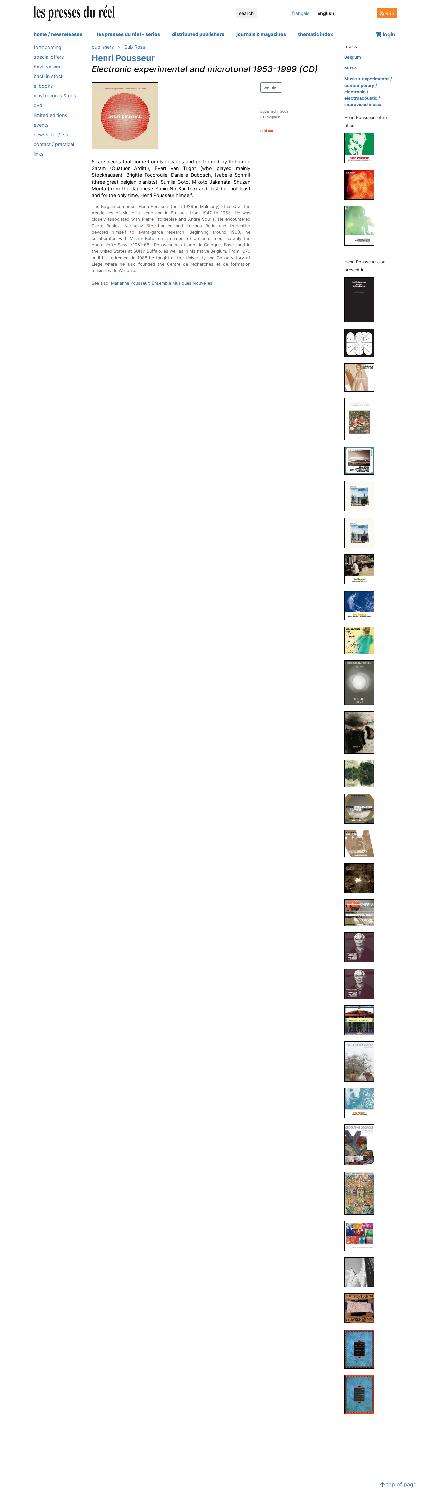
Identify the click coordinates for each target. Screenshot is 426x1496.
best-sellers (47, 66)
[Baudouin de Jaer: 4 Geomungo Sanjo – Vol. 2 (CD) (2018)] (362, 843)
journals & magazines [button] (261, 34)
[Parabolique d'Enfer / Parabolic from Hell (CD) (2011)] (362, 184)
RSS (389, 13)
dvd (38, 105)
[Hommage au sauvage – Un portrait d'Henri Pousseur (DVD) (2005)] (362, 225)
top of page (400, 1484)
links (39, 154)
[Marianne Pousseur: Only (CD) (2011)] (362, 1235)
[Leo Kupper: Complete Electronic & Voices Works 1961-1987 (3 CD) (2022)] (362, 605)
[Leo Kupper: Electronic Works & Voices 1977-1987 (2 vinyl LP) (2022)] (362, 569)
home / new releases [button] (58, 34)
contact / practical (54, 144)
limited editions (50, 115)
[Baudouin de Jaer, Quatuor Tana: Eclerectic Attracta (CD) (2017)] (362, 912)
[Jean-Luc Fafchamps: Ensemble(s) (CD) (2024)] (362, 342)
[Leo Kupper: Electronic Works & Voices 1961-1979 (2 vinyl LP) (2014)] (362, 1102)
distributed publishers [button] (198, 34)
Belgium (352, 57)
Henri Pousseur (123, 58)
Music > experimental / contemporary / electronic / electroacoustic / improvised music (368, 91)
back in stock (49, 76)
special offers (49, 57)
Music (350, 68)
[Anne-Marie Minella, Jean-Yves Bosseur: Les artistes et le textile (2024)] (362, 418)
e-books (43, 86)
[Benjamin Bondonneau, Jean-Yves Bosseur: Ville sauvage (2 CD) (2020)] (362, 773)
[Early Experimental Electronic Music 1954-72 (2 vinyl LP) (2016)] (362, 147)
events (41, 125)
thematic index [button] (315, 34)
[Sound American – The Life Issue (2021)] (362, 682)
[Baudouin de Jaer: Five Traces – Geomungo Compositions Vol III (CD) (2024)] (362, 377)
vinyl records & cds (55, 95)
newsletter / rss (51, 134)
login (388, 34)
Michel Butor (143, 238)
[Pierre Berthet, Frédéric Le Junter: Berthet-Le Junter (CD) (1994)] (362, 1308)
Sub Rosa (134, 47)
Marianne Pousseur (130, 283)
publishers (103, 47)
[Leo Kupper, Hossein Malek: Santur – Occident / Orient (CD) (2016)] (362, 1019)
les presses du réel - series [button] (128, 34)
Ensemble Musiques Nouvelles (182, 283)
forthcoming (47, 47)
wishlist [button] (271, 87)
